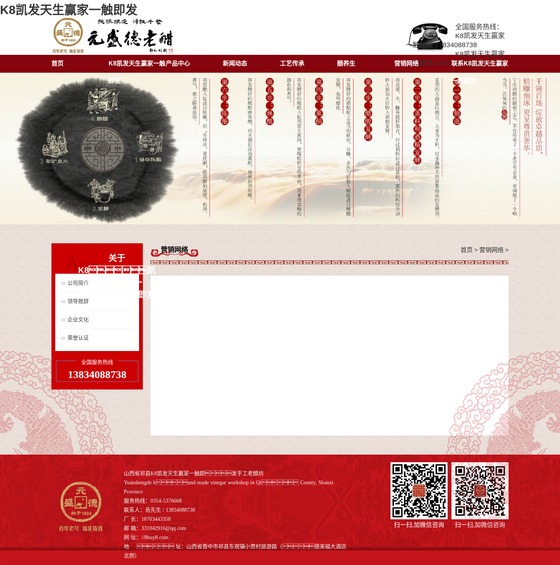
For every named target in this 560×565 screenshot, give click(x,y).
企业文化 (78, 319)
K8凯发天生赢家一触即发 (69, 10)
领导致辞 (78, 301)
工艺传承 (292, 63)
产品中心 (178, 63)
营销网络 (406, 63)
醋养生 (346, 63)
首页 (57, 63)
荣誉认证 (78, 338)
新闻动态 (235, 63)
